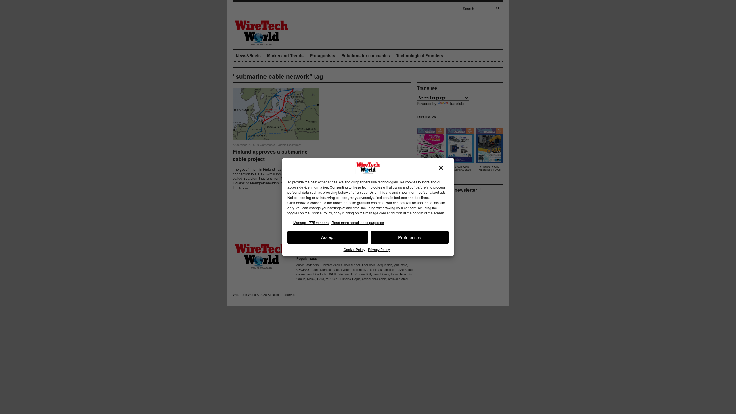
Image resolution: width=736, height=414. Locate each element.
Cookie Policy (354, 249)
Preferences (409, 237)
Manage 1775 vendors (311, 222)
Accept (327, 237)
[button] (441, 168)
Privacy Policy (379, 249)
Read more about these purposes (357, 222)
